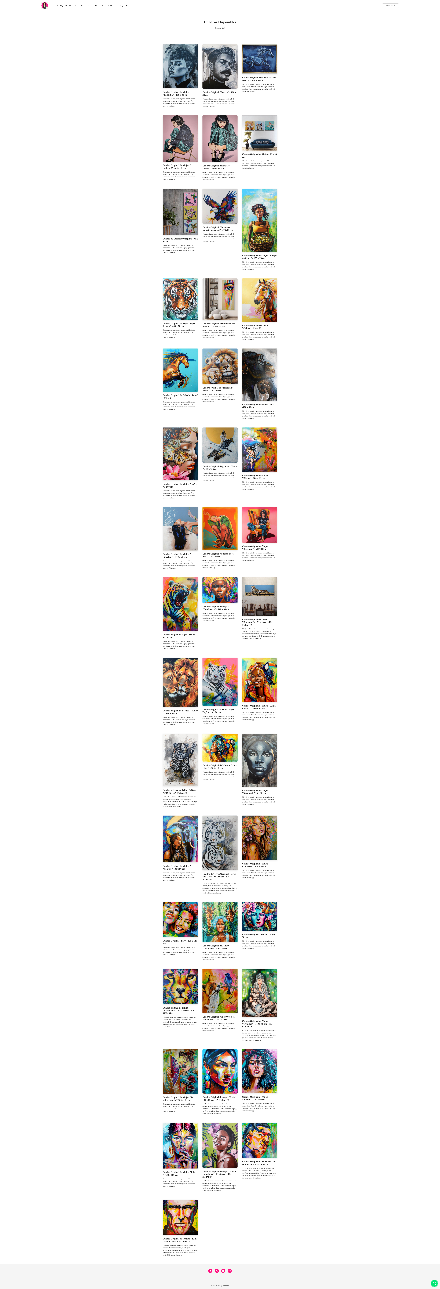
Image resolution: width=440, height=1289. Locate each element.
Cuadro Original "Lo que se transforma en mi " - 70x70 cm (217, 228)
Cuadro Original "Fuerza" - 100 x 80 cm (219, 93)
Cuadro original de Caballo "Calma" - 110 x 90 (255, 327)
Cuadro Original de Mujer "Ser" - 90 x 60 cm (180, 485)
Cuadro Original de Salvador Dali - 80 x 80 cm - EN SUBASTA (259, 1163)
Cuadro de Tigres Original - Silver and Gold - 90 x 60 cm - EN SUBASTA (219, 877)
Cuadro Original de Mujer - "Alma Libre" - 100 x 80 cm (219, 766)
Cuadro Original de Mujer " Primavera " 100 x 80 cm (256, 865)
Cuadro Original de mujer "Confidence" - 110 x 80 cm (215, 608)
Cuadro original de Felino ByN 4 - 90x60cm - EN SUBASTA (179, 791)
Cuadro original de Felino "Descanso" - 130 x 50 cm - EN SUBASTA (257, 622)
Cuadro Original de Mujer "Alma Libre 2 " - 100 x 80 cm (259, 707)
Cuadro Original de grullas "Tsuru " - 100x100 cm (219, 467)
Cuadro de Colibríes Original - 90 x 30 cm (180, 240)
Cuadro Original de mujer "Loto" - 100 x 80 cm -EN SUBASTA (220, 1098)
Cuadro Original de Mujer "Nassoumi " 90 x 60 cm (255, 792)
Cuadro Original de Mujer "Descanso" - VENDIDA (255, 547)
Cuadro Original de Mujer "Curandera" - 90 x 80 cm (215, 947)
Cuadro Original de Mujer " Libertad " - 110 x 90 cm (177, 555)
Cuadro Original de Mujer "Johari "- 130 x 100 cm (180, 1173)
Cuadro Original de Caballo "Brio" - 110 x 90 (180, 396)
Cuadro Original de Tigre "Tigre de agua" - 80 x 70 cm (179, 325)
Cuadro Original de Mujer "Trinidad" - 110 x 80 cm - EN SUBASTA (257, 1024)
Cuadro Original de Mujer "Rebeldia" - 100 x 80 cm (176, 93)
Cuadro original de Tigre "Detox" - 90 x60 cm (180, 636)
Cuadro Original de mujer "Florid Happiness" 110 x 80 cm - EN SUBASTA (219, 1174)
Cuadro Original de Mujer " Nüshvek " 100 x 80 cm (177, 867)
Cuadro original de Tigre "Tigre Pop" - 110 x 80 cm (218, 711)
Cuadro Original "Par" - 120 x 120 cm (180, 942)
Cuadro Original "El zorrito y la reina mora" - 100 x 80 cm (218, 1018)
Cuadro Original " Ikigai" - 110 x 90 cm (258, 936)
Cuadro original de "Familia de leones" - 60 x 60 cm (217, 389)
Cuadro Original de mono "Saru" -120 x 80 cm (258, 406)
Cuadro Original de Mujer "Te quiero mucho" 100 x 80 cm (178, 1098)
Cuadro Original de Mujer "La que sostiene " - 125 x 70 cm (259, 257)
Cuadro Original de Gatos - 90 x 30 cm (259, 155)
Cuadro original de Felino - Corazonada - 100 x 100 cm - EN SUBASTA (178, 1010)
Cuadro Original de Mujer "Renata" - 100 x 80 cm (255, 1098)
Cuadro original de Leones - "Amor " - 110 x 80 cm (180, 712)
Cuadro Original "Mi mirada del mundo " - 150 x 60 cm (218, 325)
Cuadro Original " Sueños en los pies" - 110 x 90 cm (218, 555)
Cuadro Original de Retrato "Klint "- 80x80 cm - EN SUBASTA (180, 1240)
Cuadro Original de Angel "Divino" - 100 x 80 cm (255, 477)
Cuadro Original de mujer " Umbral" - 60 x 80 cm (216, 167)
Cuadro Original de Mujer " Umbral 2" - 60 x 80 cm (177, 166)
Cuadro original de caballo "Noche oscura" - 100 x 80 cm (259, 79)
